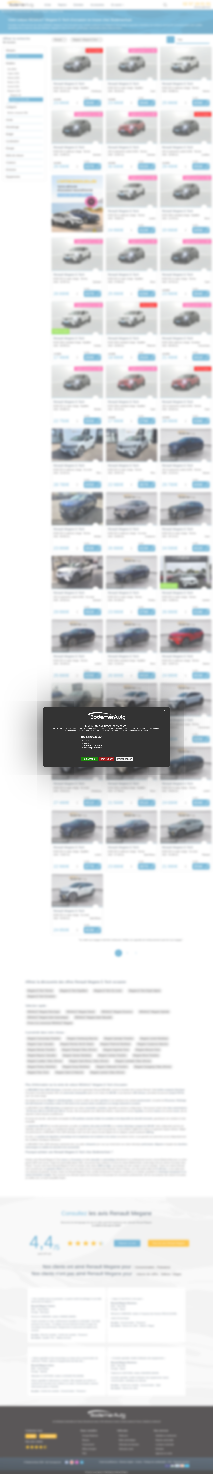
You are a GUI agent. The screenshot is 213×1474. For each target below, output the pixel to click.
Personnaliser (124, 759)
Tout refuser (107, 759)
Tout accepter (89, 759)
